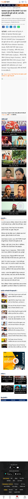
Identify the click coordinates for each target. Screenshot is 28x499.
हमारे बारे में (11, 489)
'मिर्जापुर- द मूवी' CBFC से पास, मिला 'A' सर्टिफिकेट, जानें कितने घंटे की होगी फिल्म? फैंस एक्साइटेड (13, 245)
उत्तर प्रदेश (9, 7)
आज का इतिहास (7, 486)
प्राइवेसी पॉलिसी (17, 492)
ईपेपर (14, 480)
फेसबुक (3, 114)
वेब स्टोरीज (22, 478)
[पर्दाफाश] (5, 2)
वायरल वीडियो (14, 486)
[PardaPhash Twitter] (14, 468)
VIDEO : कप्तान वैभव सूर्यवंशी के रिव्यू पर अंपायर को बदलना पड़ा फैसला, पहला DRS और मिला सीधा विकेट (13, 273)
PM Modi (16, 484)
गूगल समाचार (20, 480)
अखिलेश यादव (22, 486)
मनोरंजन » (3, 374)
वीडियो (16, 478)
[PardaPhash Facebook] (10, 468)
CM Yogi (23, 484)
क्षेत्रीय (8, 5)
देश (12, 5)
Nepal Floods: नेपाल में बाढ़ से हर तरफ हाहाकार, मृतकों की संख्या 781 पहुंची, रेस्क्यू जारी (12, 228)
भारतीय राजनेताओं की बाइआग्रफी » (9, 290)
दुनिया (16, 5)
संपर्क (16, 489)
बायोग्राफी (8, 480)
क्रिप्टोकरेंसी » (4, 397)
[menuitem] (5, 5)
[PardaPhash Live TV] (23, 2)
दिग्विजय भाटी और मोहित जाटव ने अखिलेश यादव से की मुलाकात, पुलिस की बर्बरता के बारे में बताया (13, 234)
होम (4, 5)
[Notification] (20, 2)
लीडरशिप (21, 489)
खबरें (11, 478)
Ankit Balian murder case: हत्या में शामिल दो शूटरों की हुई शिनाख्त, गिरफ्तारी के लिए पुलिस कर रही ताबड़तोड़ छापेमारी (13, 241)
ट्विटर (10, 114)
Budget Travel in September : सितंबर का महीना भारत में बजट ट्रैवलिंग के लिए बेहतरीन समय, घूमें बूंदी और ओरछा (13, 252)
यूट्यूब (6, 114)
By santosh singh (6, 24)
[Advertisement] (14, 446)
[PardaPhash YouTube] (17, 468)
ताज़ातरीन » (3, 218)
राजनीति (21, 5)
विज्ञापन (10, 492)
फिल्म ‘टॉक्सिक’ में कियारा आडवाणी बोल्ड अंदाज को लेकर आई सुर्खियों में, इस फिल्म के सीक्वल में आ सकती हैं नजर (13, 285)
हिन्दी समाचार (3, 7)
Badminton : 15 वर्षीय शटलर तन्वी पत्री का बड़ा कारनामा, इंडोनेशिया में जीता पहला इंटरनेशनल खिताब (13, 268)
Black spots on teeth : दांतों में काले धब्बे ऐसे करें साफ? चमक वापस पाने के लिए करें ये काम (13, 279)
